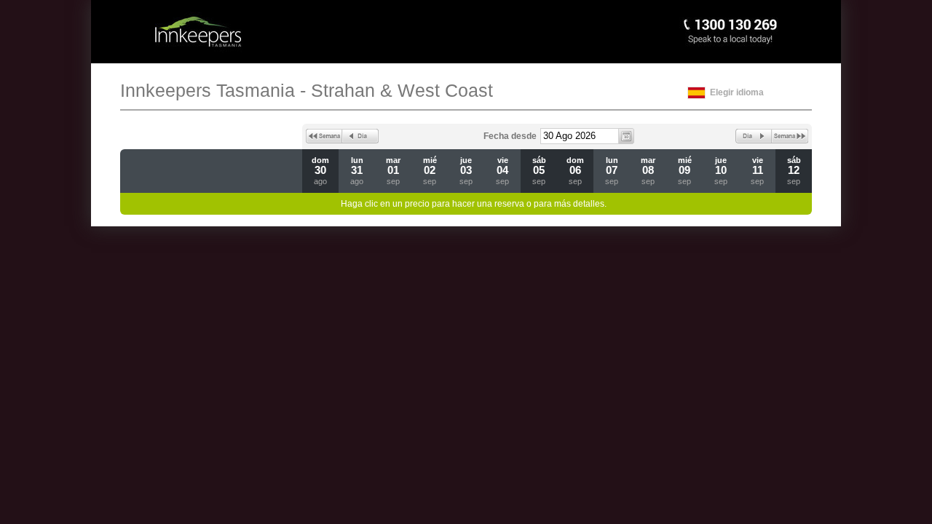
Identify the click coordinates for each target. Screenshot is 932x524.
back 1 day (360, 136)
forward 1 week (790, 136)
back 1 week (324, 136)
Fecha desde (510, 136)
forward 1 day (753, 136)
